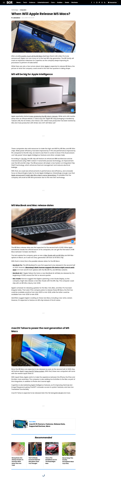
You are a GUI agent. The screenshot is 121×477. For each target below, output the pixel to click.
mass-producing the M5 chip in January (43, 116)
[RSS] (104, 2)
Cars (53, 2)
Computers (23, 10)
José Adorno (16, 17)
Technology (14, 10)
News (18, 2)
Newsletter (113, 2)
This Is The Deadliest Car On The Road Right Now (51, 460)
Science (32, 2)
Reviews (74, 2)
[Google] (102, 2)
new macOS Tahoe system (34, 371)
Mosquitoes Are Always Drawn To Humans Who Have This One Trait (17, 461)
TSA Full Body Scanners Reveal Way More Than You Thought (34, 460)
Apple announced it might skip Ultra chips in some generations (33, 175)
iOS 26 (60, 393)
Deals (67, 2)
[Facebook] (91, 2)
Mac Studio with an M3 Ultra (54, 255)
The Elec (24, 159)
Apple (47, 66)
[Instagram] (96, 2)
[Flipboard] (99, 2)
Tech (25, 2)
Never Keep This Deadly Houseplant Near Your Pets (68, 460)
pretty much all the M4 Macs (32, 56)
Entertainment (43, 2)
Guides (59, 2)
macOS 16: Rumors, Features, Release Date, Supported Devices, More (47, 425)
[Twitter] (94, 2)
